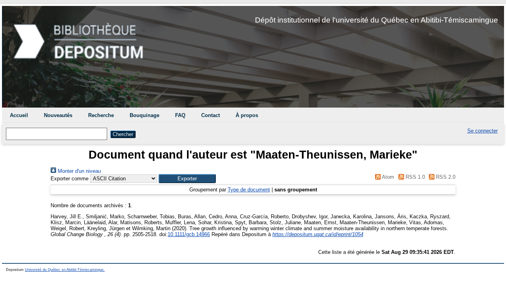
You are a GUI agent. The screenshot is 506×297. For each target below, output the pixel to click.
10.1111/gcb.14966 (189, 234)
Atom (387, 177)
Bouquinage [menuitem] (144, 115)
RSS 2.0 (444, 177)
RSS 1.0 (414, 177)
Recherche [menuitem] (101, 115)
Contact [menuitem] (210, 115)
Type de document (249, 190)
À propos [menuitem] (247, 115)
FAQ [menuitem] (180, 115)
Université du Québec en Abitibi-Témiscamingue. (65, 270)
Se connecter (482, 131)
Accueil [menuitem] (19, 115)
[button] (187, 178)
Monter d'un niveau (78, 171)
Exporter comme (70, 179)
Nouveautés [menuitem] (58, 115)
